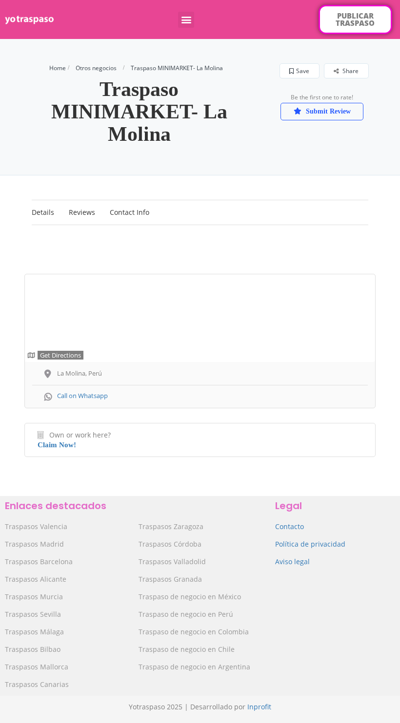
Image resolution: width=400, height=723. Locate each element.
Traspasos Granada (170, 579)
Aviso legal (292, 561)
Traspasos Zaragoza (171, 526)
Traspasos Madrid (34, 544)
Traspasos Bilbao (32, 649)
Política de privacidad (310, 544)
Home (57, 68)
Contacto (289, 526)
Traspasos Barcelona (39, 561)
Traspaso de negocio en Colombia (194, 631)
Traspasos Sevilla (33, 614)
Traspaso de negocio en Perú (186, 614)
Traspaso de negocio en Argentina (194, 666)
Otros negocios (96, 68)
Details (43, 212)
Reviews (82, 212)
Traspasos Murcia (34, 596)
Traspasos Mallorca (36, 666)
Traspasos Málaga (34, 631)
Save (302, 71)
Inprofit (259, 706)
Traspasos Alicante (35, 579)
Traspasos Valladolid (172, 561)
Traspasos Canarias (37, 684)
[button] (186, 20)
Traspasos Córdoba (170, 544)
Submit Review (327, 111)
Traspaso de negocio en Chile (187, 649)
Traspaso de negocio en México (190, 596)
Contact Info (129, 212)
